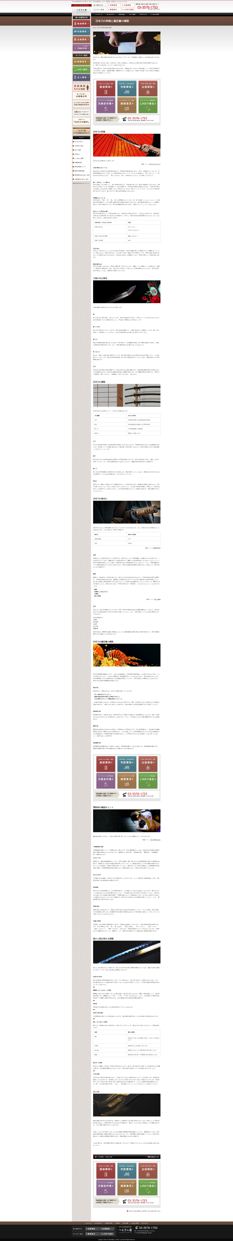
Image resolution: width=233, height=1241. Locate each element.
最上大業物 (157, 599)
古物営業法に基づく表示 (81, 179)
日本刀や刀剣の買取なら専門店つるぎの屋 (114, 1239)
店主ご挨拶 (77, 150)
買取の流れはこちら (153, 1157)
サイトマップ (144, 1223)
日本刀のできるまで (154, 164)
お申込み (77, 154)
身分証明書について (80, 166)
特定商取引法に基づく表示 (82, 175)
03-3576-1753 (147, 7)
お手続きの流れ (78, 146)
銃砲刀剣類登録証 (79, 171)
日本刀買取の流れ (155, 840)
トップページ (88, 1223)
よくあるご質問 (78, 158)
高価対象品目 (78, 162)
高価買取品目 (156, 548)
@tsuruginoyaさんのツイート (81, 183)
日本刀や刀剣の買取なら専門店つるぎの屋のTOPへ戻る (144, 1211)
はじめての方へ (78, 141)
